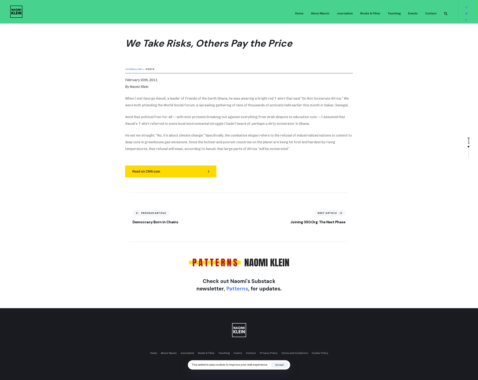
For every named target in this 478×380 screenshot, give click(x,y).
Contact (431, 13)
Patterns (237, 288)
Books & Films (370, 13)
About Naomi (320, 13)
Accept (279, 364)
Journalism (345, 13)
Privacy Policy (268, 353)
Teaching (394, 13)
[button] (445, 13)
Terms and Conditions (294, 353)
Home (299, 13)
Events (413, 13)
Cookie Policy (320, 353)
